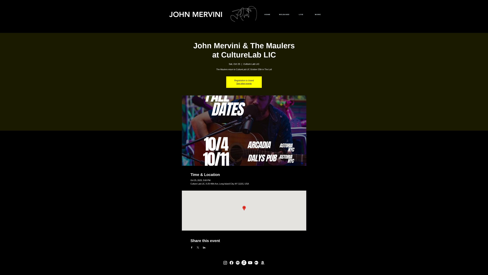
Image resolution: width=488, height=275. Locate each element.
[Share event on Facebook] (191, 247)
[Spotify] (237, 262)
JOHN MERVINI (196, 14)
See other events (244, 83)
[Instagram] (225, 262)
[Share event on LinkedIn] (204, 247)
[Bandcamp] (256, 262)
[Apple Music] (243, 262)
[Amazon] (262, 262)
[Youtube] (250, 262)
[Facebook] (231, 262)
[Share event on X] (198, 247)
